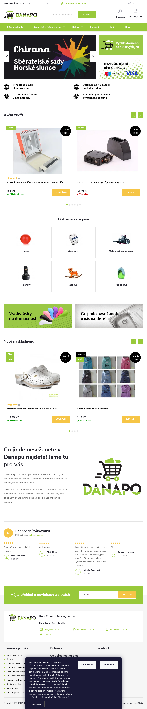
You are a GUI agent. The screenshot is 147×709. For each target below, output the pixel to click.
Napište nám (12, 688)
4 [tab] (75, 205)
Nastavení (36, 704)
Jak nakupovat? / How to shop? (21, 692)
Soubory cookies (14, 684)
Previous (133, 115)
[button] (6, 56)
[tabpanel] (39, 161)
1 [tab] (67, 205)
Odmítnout (87, 664)
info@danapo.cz (51, 629)
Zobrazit (131, 192)
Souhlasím (109, 664)
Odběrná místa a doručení (18, 663)
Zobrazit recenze (36, 535)
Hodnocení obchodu (16, 667)
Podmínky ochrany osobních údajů (22, 680)
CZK (135, 3)
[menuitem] (17, 27)
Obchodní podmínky (16, 671)
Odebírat (127, 594)
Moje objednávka (11, 3)
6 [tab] (80, 205)
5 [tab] (77, 205)
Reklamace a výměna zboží (19, 675)
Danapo (47, 634)
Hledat (87, 14)
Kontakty (26, 3)
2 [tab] (69, 205)
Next (140, 115)
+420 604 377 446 (85, 629)
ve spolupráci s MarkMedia (132, 703)
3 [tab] (72, 205)
